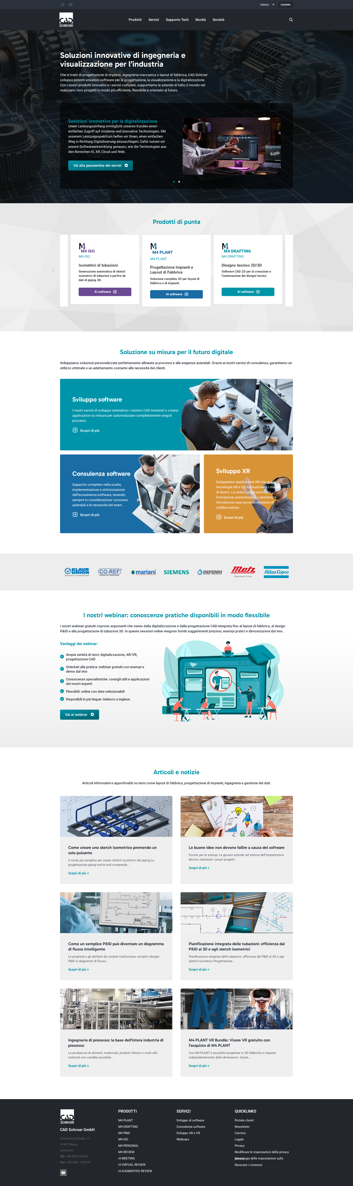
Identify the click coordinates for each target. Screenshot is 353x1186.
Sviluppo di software (190, 1120)
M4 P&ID (124, 1133)
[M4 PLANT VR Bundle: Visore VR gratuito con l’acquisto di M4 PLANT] (237, 1009)
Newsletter (242, 1127)
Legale (239, 1139)
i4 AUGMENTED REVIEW (135, 1171)
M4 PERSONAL (128, 1146)
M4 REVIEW (126, 1152)
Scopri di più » (78, 873)
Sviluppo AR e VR (188, 1133)
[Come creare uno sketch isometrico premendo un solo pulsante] (116, 816)
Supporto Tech (177, 20)
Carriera (240, 1133)
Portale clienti (244, 1120)
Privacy (240, 1146)
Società (218, 20)
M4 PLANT (125, 1120)
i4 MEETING (126, 1158)
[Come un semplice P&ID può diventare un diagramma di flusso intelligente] (116, 912)
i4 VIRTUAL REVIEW (131, 1165)
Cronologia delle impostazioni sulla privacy (259, 1158)
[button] (53, 271)
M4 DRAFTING (128, 1127)
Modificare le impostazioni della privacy (262, 1152)
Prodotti (135, 20)
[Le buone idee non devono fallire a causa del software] (237, 816)
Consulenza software (190, 1127)
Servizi (154, 20)
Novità (200, 20)
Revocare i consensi (248, 1165)
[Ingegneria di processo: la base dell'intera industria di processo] (116, 1009)
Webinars (182, 1139)
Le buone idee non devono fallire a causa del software (237, 847)
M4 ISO (123, 1139)
